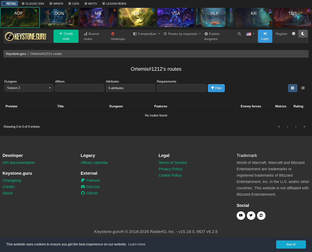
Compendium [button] (147, 34)
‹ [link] (287, 126)
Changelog (12, 180)
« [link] (279, 126)
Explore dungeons (212, 36)
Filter (218, 88)
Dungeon (10, 81)
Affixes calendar (94, 163)
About (8, 193)
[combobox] (28, 88)
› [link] (295, 126)
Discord (92, 187)
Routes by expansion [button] (182, 34)
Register (281, 34)
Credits (9, 187)
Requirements (166, 81)
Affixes (60, 81)
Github (91, 193)
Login (265, 38)
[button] (250, 34)
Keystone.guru (16, 53)
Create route (67, 36)
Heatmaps (118, 39)
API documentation (19, 163)
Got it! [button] (291, 244)
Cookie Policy (170, 175)
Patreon (92, 180)
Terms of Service (173, 163)
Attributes (112, 81)
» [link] (304, 126)
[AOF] (19, 17)
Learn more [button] (136, 244)
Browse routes (91, 36)
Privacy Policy (170, 169)
